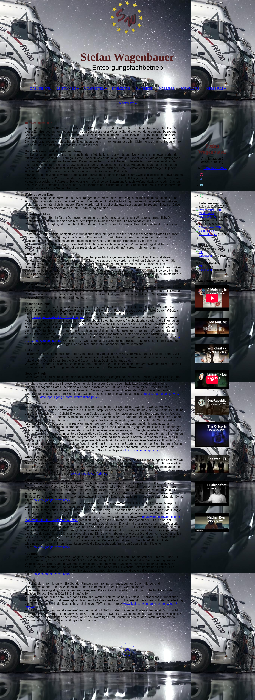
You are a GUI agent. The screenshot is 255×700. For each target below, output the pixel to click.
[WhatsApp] (201, 195)
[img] (127, 18)
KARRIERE (167, 88)
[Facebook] (201, 179)
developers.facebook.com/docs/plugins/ (58, 317)
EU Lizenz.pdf (205, 254)
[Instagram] (201, 174)
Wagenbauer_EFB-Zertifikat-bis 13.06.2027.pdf (210, 213)
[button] (127, 649)
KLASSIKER (144, 88)
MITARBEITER (94, 88)
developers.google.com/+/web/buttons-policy (69, 397)
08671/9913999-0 (215, 168)
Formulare (190, 88)
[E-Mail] (201, 185)
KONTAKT (126, 103)
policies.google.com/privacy (161, 393)
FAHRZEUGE (121, 88)
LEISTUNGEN (66, 88)
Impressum (214, 88)
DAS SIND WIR (40, 88)
